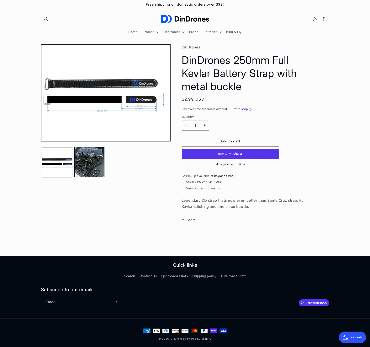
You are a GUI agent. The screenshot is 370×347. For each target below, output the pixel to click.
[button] (46, 19)
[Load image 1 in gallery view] (57, 162)
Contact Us (148, 276)
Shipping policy (204, 276)
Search (129, 276)
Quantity (188, 116)
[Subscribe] (116, 302)
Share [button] (191, 220)
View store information (204, 188)
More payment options (230, 164)
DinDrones (177, 338)
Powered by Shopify (198, 338)
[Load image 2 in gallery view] (89, 162)
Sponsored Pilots (174, 276)
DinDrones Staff (233, 276)
